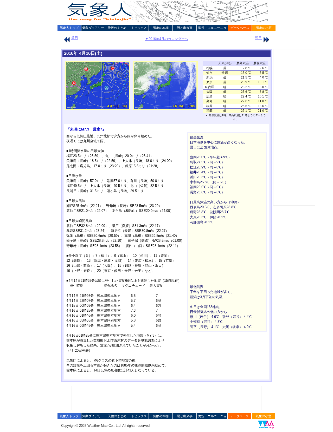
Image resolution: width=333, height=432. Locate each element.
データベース (239, 28)
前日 (74, 38)
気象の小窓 (264, 28)
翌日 (258, 38)
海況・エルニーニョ (212, 28)
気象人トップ (69, 28)
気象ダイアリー (93, 28)
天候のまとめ (117, 28)
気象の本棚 (161, 28)
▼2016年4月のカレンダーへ (166, 39)
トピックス (139, 28)
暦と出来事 (185, 28)
